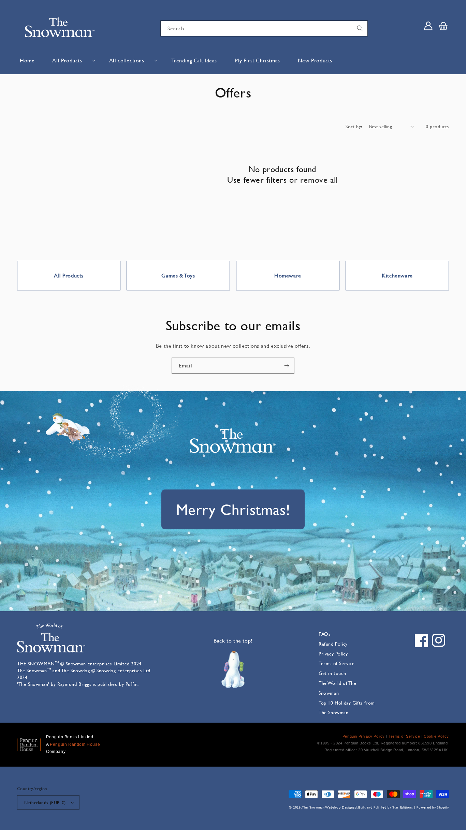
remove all (319, 180)
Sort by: (354, 126)
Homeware (287, 275)
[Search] (359, 28)
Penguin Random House (75, 744)
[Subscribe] (286, 366)
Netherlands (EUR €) (45, 802)
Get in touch (332, 673)
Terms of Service (337, 663)
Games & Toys (178, 275)
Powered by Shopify (433, 807)
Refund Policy (333, 643)
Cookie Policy (436, 736)
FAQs (324, 633)
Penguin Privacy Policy (364, 736)
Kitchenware (397, 275)
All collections (126, 60)
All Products (67, 60)
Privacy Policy (333, 653)
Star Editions (402, 807)
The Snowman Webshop (321, 807)
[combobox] (264, 28)
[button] (71, 60)
